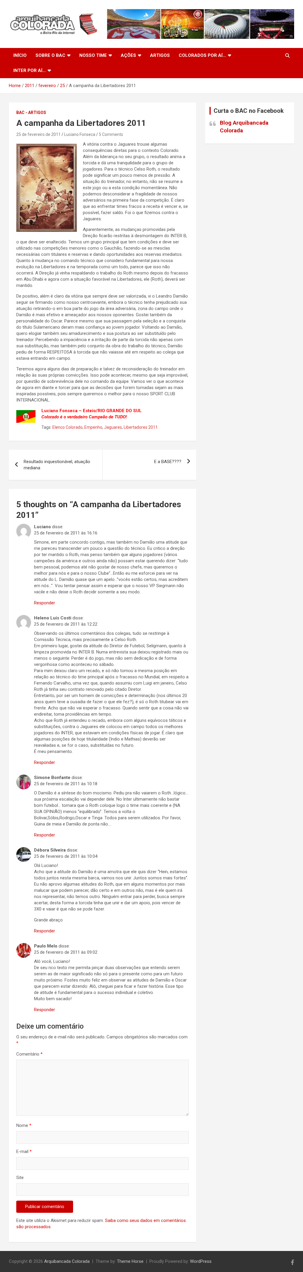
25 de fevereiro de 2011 (38, 134)
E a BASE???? (167, 461)
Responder (44, 603)
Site (20, 1177)
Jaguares (113, 427)
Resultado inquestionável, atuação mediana (57, 464)
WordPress (201, 1261)
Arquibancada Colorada (67, 1261)
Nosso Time (93, 55)
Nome (23, 1125)
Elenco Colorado (67, 427)
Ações (128, 55)
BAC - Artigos (31, 112)
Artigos (160, 55)
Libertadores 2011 (141, 427)
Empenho (93, 427)
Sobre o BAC (50, 55)
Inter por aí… (29, 70)
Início (20, 55)
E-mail (24, 1151)
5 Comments (111, 134)
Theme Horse (130, 1261)
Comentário (29, 1054)
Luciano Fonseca (79, 134)
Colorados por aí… (202, 55)
